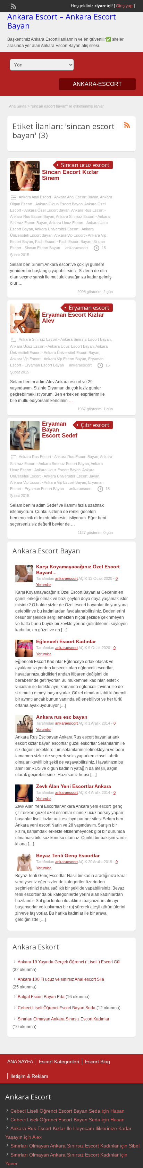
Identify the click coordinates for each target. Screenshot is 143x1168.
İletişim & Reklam (29, 1076)
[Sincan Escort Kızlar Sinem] (25, 189)
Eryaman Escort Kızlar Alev (73, 317)
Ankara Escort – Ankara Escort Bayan (61, 21)
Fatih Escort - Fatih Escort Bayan (63, 241)
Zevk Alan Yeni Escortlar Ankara (73, 786)
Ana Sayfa (17, 106)
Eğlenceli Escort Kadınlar (66, 641)
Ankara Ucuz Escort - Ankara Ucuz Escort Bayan (52, 346)
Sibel (134, 1146)
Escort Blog (97, 1061)
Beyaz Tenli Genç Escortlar (68, 855)
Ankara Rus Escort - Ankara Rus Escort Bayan (58, 457)
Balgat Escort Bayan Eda (41, 996)
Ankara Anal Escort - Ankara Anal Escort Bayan (58, 197)
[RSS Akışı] (13, 5)
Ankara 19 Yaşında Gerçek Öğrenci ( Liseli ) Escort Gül (69, 962)
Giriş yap (124, 5)
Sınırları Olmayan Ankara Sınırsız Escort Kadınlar (63, 1019)
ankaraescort (76, 248)
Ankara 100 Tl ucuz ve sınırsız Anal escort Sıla (61, 979)
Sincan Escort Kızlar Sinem (70, 175)
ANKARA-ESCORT (97, 84)
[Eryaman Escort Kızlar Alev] (25, 331)
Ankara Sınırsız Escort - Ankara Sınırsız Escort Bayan (65, 339)
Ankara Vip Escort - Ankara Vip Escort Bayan (48, 359)
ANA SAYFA (20, 1061)
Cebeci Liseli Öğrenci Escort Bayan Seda (56, 1007)
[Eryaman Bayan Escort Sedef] (25, 449)
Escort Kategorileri (59, 1061)
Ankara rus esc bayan (61, 717)
